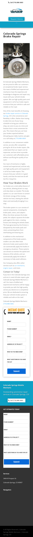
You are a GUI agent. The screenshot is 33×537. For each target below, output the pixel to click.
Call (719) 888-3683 (16, 2)
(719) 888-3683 (20, 138)
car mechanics (20, 266)
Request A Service (17, 19)
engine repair (8, 268)
